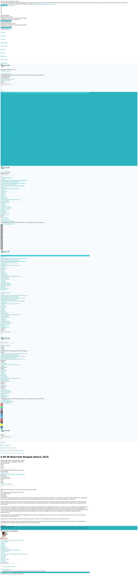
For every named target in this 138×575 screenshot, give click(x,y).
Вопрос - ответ (5, 122)
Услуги (3, 131)
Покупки (3, 118)
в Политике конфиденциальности (44, 4)
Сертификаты (5, 114)
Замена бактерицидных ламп (10, 96)
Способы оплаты (5, 493)
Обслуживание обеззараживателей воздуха (14, 95)
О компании (4, 541)
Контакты (3, 165)
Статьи (3, 107)
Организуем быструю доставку (10, 102)
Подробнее (11, 5)
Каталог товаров (5, 129)
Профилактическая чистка (9, 99)
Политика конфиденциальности (11, 113)
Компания (4, 143)
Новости (3, 106)
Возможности (5, 125)
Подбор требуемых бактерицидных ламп (13, 98)
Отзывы (3, 109)
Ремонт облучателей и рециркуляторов (13, 137)
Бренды (3, 124)
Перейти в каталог (6, 21)
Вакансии (4, 110)
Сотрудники (4, 111)
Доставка (3, 100)
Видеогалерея (5, 154)
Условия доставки (6, 121)
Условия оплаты (5, 120)
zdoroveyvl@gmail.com (7, 79)
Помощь (3, 155)
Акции (3, 142)
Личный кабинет (6, 403)
